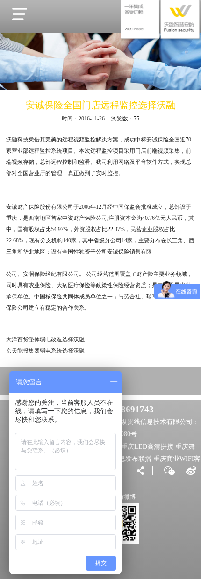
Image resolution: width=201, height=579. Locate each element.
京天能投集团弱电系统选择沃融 (45, 350)
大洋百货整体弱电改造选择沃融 (45, 339)
